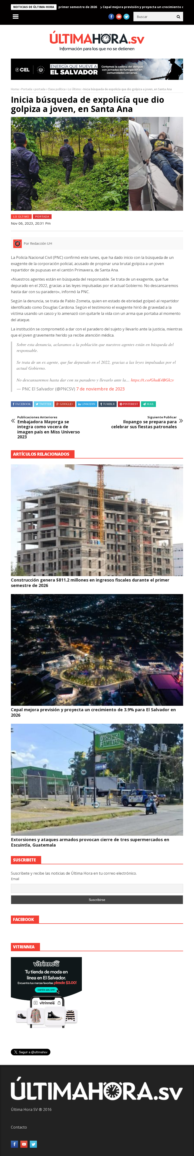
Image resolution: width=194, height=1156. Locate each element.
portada (40, 89)
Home (15, 89)
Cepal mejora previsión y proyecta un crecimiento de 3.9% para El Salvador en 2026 (93, 712)
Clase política (57, 89)
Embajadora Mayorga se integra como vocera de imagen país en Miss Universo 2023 (48, 427)
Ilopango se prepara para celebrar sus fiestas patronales (144, 422)
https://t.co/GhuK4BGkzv (152, 380)
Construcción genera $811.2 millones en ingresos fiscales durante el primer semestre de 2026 (90, 582)
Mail (150, 404)
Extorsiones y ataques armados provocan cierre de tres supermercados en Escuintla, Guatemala (90, 842)
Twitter (45, 404)
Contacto (19, 1127)
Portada (26, 89)
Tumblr (109, 404)
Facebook (23, 404)
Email (15, 879)
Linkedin (88, 404)
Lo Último (74, 89)
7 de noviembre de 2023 (100, 389)
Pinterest (130, 404)
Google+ (66, 404)
